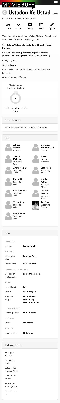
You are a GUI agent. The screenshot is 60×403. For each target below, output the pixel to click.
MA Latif (17, 179)
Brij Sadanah (29, 246)
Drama (13, 65)
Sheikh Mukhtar (17, 157)
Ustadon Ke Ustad (29, 12)
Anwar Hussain (45, 157)
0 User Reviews (12, 120)
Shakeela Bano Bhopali (33, 44)
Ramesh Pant (29, 256)
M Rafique (28, 333)
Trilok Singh (19, 202)
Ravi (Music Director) (39, 55)
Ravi (25, 287)
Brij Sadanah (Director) (19, 52)
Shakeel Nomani (45, 192)
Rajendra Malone (31, 273)
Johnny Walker (14, 44)
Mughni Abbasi (44, 180)
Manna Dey (28, 299)
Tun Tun (45, 202)
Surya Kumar (29, 312)
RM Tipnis (28, 322)
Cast (7, 137)
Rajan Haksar (19, 190)
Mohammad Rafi (31, 302)
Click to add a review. (36, 127)
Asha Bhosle (29, 296)
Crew (7, 232)
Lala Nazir (46, 167)
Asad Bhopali (29, 291)
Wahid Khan (19, 213)
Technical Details (13, 345)
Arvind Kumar (19, 167)
